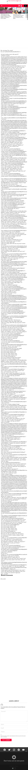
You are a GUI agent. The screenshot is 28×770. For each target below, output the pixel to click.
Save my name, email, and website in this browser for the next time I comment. (13, 736)
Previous (0, 13)
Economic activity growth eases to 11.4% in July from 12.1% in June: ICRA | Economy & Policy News (18, 16)
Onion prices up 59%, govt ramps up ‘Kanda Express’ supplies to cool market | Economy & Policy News (6, 16)
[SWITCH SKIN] (19, 5)
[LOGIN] (21, 5)
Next (27, 13)
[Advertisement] (14, 34)
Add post (25, 6)
